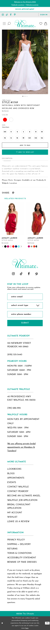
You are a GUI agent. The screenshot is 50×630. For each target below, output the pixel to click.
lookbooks (14, 469)
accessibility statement (21, 558)
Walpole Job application (22, 500)
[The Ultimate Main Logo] (25, 23)
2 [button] (24, 96)
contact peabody (17, 491)
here (26, 628)
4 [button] (27, 96)
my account (14, 513)
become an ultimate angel (23, 496)
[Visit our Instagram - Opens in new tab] (3, 14)
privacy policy (16, 540)
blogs (11, 474)
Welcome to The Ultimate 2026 (25, 2)
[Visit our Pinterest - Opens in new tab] (15, 14)
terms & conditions (19, 553)
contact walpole (18, 487)
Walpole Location (32, 5)
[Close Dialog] (2, 623)
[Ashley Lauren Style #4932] (38, 218)
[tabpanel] (25, 62)
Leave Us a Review (18, 522)
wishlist (12, 517)
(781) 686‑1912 (14, 408)
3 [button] (25, 96)
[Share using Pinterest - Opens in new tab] (13, 193)
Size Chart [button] (5, 127)
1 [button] (22, 96)
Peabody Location (18, 5)
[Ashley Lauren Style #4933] (12, 218)
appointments (15, 478)
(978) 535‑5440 (14, 355)
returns (12, 549)
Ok (47, 623)
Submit (25, 323)
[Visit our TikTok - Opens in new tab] (7, 14)
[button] (43, 14)
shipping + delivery (19, 544)
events (11, 482)
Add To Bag (25, 145)
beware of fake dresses (22, 562)
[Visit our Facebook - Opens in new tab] (11, 14)
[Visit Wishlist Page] (40, 23)
